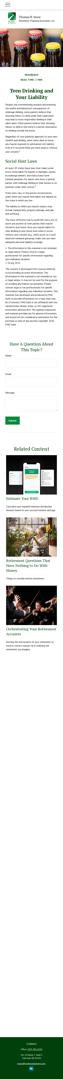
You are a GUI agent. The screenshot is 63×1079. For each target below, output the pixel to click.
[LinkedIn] (31, 1068)
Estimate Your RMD (22, 498)
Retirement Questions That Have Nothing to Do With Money (28, 565)
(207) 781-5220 (34, 1049)
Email (8, 374)
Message (9, 392)
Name (8, 355)
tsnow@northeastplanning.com (31, 1063)
